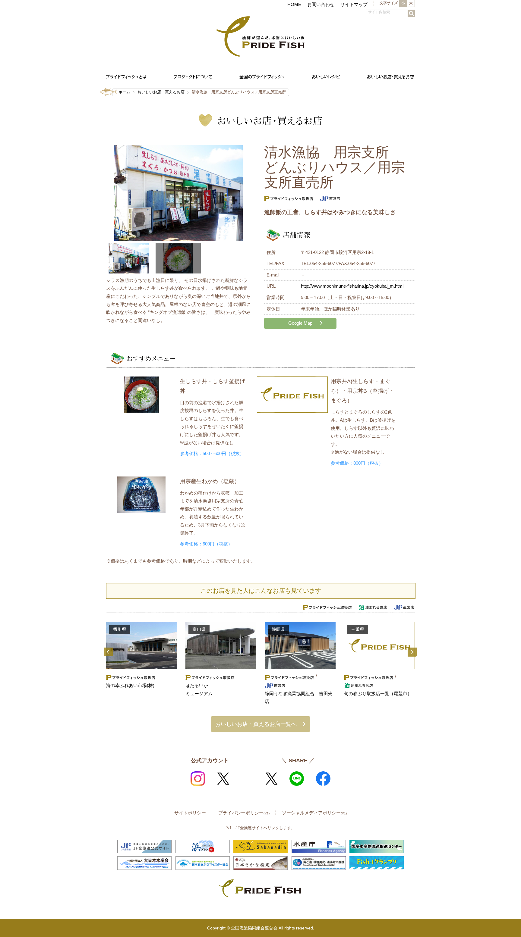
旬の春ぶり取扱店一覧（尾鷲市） (378, 693)
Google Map (300, 323)
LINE (296, 778)
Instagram (198, 778)
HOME (294, 4)
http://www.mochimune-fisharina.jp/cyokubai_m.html (352, 286)
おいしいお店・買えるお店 (161, 92)
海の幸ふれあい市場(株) (130, 685)
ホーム (124, 92)
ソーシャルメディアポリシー (314, 813)
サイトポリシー (190, 813)
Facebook (323, 778)
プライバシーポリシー (244, 813)
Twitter (223, 779)
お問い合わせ (320, 4)
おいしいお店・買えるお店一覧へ (256, 724)
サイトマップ (354, 4)
